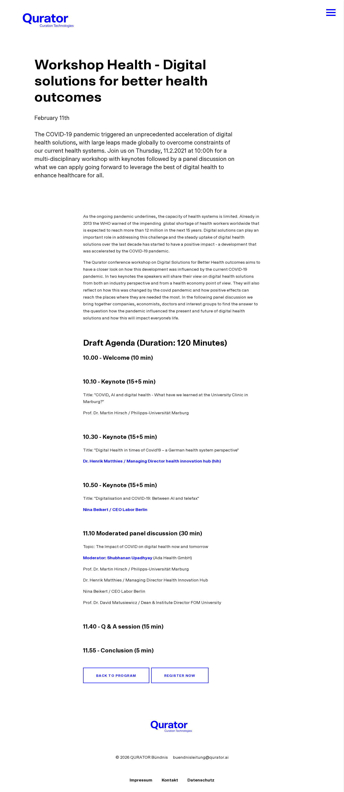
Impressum (141, 780)
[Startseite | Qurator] (49, 20)
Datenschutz (200, 780)
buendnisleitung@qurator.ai (201, 757)
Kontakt (170, 780)
